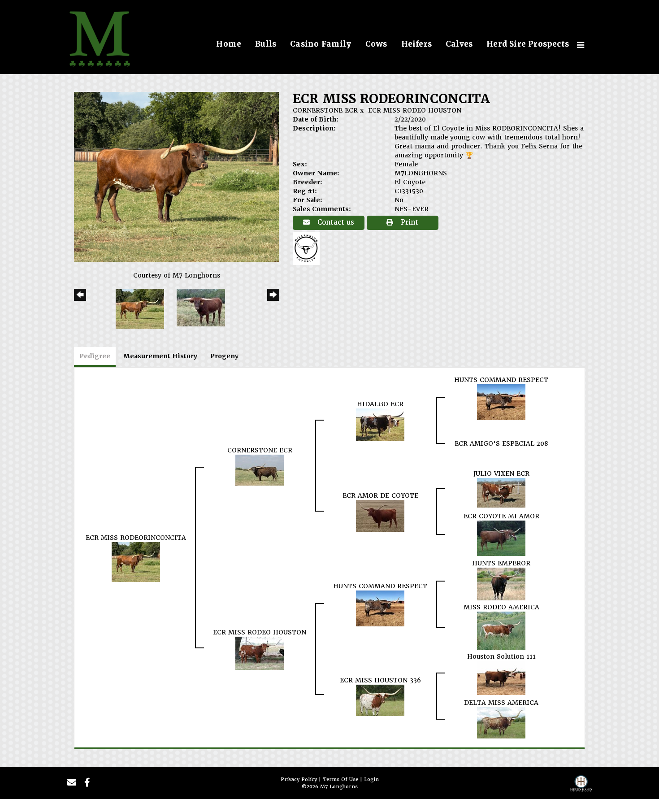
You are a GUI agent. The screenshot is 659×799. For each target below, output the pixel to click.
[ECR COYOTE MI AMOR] (501, 538)
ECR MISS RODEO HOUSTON (414, 110)
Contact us (334, 222)
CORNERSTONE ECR (325, 110)
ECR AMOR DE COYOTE (380, 495)
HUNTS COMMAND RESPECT (501, 380)
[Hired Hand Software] (581, 786)
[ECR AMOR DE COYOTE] (380, 515)
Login (371, 779)
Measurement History (160, 356)
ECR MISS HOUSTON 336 (380, 680)
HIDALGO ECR (380, 404)
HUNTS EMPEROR (501, 563)
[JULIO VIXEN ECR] (501, 492)
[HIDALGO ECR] (380, 424)
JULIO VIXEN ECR (501, 473)
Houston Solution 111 (501, 656)
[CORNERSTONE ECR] (259, 469)
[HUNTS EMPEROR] (501, 583)
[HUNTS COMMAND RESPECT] (501, 402)
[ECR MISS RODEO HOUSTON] (259, 653)
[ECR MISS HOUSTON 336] (380, 700)
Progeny (224, 356)
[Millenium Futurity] (308, 248)
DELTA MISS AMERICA (501, 703)
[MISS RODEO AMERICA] (501, 630)
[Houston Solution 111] (501, 677)
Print (408, 222)
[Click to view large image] (176, 176)
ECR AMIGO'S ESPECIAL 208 (501, 443)
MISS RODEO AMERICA (501, 607)
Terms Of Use (340, 779)
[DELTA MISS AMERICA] (501, 722)
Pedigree (94, 356)
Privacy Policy (299, 779)
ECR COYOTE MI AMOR (501, 516)
